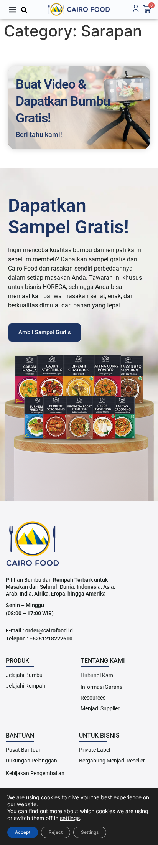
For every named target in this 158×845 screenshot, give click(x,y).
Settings (90, 832)
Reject (56, 832)
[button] (12, 9)
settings (70, 818)
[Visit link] (79, 9)
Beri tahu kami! (39, 134)
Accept (22, 832)
